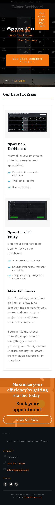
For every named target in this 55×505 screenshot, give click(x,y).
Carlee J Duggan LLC (33, 497)
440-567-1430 (16, 463)
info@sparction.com (18, 469)
